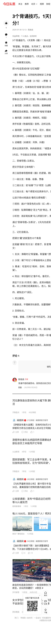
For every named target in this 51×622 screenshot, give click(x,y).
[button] (20, 4)
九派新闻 (15, 451)
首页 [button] (45, 595)
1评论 (24, 412)
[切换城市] (36, 4)
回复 (20, 387)
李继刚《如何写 (26, 618)
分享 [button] (6, 53)
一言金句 (37, 618)
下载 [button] (45, 611)
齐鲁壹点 (15, 412)
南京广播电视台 (18, 534)
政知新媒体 (16, 506)
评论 (26, 432)
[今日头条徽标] (9, 4)
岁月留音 (15, 592)
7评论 (24, 471)
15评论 (24, 592)
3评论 (24, 451)
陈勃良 (30, 30)
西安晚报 (15, 612)
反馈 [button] (45, 604)
